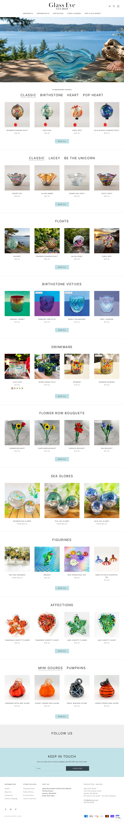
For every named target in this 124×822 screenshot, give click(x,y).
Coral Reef (77, 130)
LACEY (54, 158)
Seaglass (47, 130)
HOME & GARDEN (74, 13)
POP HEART (93, 95)
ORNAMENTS (28, 13)
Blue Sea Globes (101, 521)
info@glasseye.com (91, 800)
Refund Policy (28, 792)
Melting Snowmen (17, 575)
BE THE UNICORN (79, 158)
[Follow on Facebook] (6, 809)
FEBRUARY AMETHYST (47, 319)
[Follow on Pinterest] (16, 809)
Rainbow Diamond (107, 382)
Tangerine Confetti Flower (17, 640)
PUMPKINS (76, 668)
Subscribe (77, 768)
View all (62, 330)
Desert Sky (17, 193)
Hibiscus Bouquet (77, 448)
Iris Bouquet (106, 448)
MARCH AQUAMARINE (77, 319)
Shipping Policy (29, 788)
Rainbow (77, 382)
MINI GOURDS (50, 668)
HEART (73, 95)
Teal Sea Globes (62, 521)
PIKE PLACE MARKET (93, 13)
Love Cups (17, 382)
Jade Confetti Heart (106, 640)
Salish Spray (77, 256)
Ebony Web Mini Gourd (77, 703)
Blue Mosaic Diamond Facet (106, 130)
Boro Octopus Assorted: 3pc (107, 576)
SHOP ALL (62, 141)
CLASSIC (28, 95)
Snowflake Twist (77, 193)
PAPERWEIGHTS (43, 13)
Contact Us (9, 795)
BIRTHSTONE (58, 13)
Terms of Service (29, 799)
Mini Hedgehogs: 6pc (77, 575)
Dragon (47, 575)
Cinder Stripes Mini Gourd (107, 703)
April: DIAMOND (106, 319)
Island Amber (47, 193)
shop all (62, 588)
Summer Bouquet (17, 448)
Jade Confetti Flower (77, 640)
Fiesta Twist (106, 193)
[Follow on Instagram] (11, 809)
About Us (8, 792)
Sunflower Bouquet (47, 448)
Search (7, 788)
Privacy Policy (28, 795)
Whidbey (17, 256)
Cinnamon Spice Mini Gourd (17, 703)
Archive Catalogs (11, 799)
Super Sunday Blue (47, 382)
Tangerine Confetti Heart (47, 640)
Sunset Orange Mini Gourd (47, 703)
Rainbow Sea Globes (22, 521)
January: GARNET (17, 319)
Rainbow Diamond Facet (17, 130)
